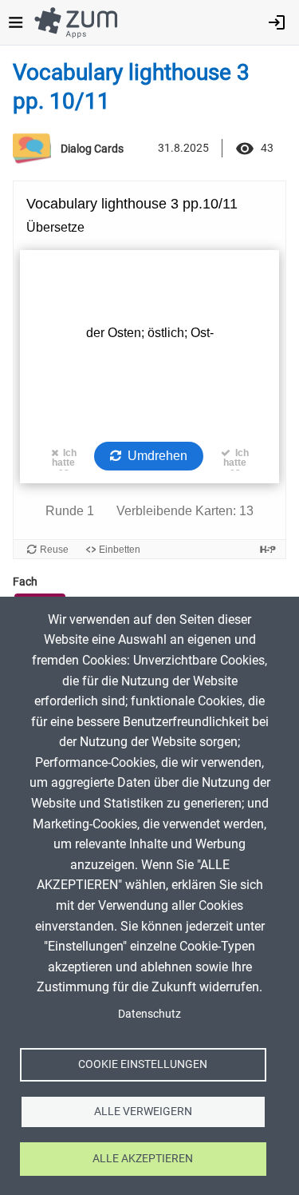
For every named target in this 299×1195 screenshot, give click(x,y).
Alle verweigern (143, 1111)
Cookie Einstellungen (142, 1064)
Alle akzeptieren (142, 1158)
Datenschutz (149, 1013)
